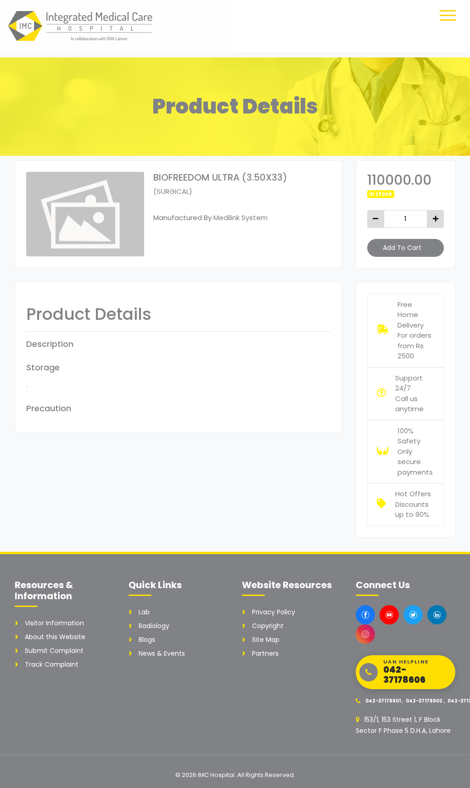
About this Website (55, 636)
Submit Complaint (54, 650)
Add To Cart (402, 247)
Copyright (268, 625)
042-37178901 (383, 700)
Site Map (266, 639)
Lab (144, 612)
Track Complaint (51, 664)
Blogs (147, 639)
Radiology (154, 625)
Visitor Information (54, 623)
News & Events (162, 653)
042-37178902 (424, 700)
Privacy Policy (273, 612)
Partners (265, 653)
